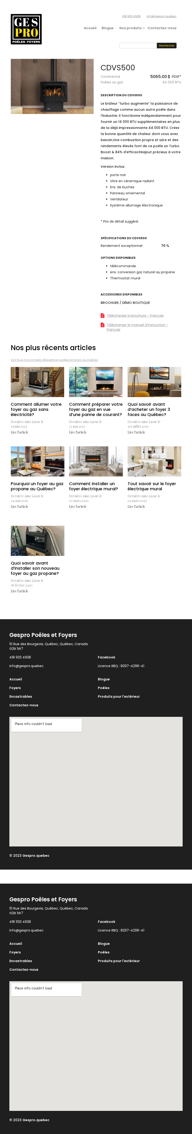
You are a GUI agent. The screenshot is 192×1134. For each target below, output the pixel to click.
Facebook (106, 657)
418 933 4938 (131, 16)
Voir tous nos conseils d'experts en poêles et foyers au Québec (54, 360)
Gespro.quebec (35, 855)
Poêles (104, 688)
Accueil (90, 28)
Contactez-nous (162, 28)
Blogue (108, 28)
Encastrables (20, 696)
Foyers (15, 688)
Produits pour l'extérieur (119, 696)
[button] (130, 28)
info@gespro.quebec (162, 16)
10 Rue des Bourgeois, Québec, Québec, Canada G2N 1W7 (48, 646)
